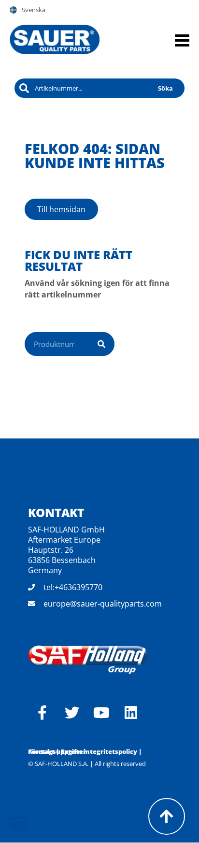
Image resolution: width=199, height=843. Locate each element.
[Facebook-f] (42, 712)
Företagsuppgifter (57, 751)
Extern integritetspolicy (99, 751)
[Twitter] (71, 712)
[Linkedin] (130, 712)
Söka (165, 88)
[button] (17, 825)
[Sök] (101, 344)
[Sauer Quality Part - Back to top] (166, 816)
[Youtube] (101, 712)
